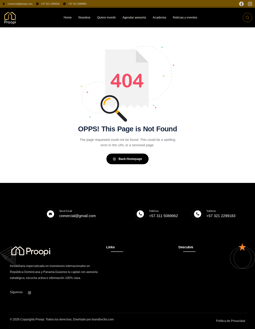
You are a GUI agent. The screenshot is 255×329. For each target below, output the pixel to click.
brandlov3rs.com (103, 319)
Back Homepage (130, 158)
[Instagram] (250, 3)
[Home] (10, 17)
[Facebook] (241, 3)
